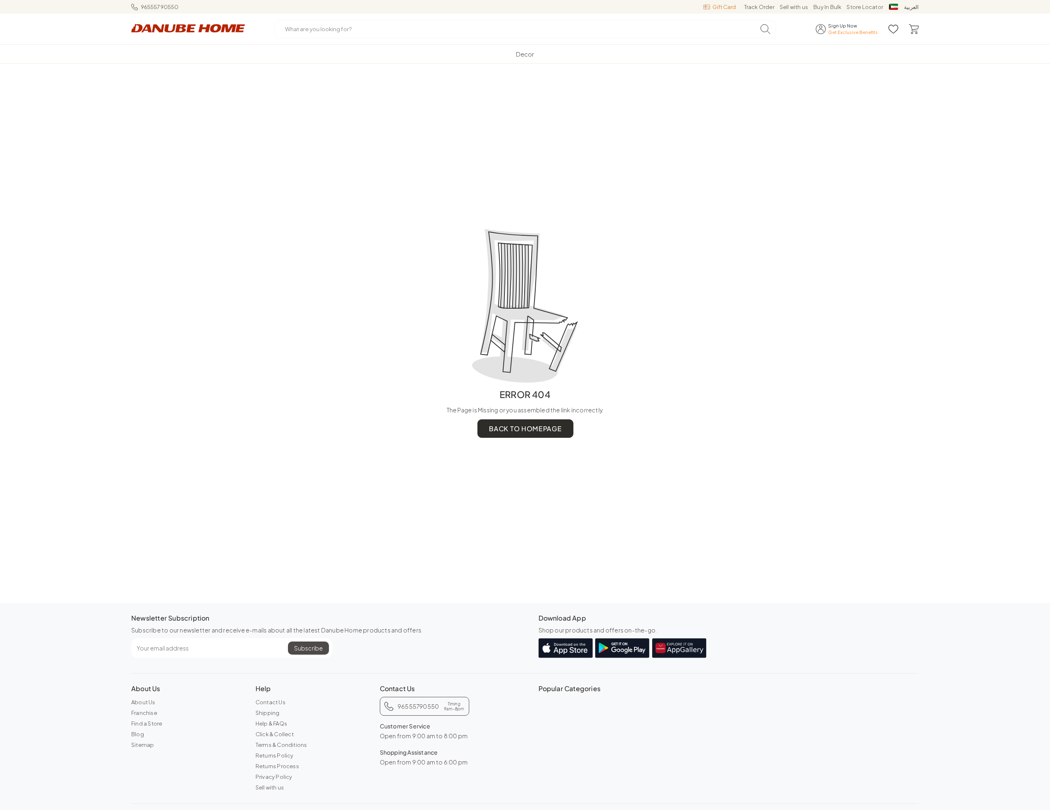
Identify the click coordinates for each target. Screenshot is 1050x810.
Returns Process (277, 766)
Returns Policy (275, 755)
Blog (137, 734)
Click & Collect (275, 734)
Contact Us (270, 702)
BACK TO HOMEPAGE (525, 428)
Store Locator (865, 7)
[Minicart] (914, 29)
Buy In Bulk (827, 7)
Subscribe (308, 648)
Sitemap (142, 745)
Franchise (144, 713)
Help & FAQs (271, 723)
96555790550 (160, 7)
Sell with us (794, 7)
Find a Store (146, 723)
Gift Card (724, 7)
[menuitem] (525, 54)
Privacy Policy (274, 777)
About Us (143, 702)
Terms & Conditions (281, 745)
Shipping (268, 713)
